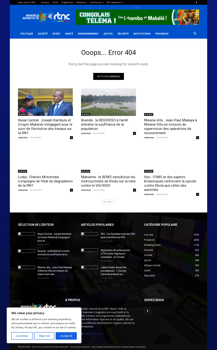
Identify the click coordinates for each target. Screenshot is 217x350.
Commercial (95, 2)
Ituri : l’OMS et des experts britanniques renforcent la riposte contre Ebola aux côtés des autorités (170, 183)
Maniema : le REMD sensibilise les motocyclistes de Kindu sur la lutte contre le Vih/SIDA (108, 181)
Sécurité (123, 33)
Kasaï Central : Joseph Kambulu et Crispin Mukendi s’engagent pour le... (54, 237)
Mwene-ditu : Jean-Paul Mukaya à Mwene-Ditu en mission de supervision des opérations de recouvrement (170, 126)
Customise (22, 335)
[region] (44, 325)
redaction (23, 137)
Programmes (67, 2)
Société (43, 33)
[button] (195, 34)
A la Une (22, 114)
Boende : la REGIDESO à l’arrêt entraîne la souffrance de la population (104, 124)
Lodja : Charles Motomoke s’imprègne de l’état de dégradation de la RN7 (45, 181)
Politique (26, 33)
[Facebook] (196, 2)
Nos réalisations (114, 2)
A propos (45, 2)
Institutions (142, 33)
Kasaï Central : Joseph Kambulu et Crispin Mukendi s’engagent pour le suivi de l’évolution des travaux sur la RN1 (45, 126)
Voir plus (107, 201)
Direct (55, 2)
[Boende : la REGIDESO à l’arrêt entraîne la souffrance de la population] (108, 102)
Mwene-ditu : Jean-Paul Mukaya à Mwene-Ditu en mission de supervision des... (55, 271)
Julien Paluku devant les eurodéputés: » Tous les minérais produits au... (113, 271)
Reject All (44, 335)
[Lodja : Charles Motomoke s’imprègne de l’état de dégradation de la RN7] (45, 159)
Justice (108, 33)
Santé (69, 33)
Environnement (88, 33)
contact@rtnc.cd (93, 333)
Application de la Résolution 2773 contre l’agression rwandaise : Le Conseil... (115, 253)
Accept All (66, 335)
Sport (56, 33)
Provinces (162, 33)
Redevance (81, 2)
